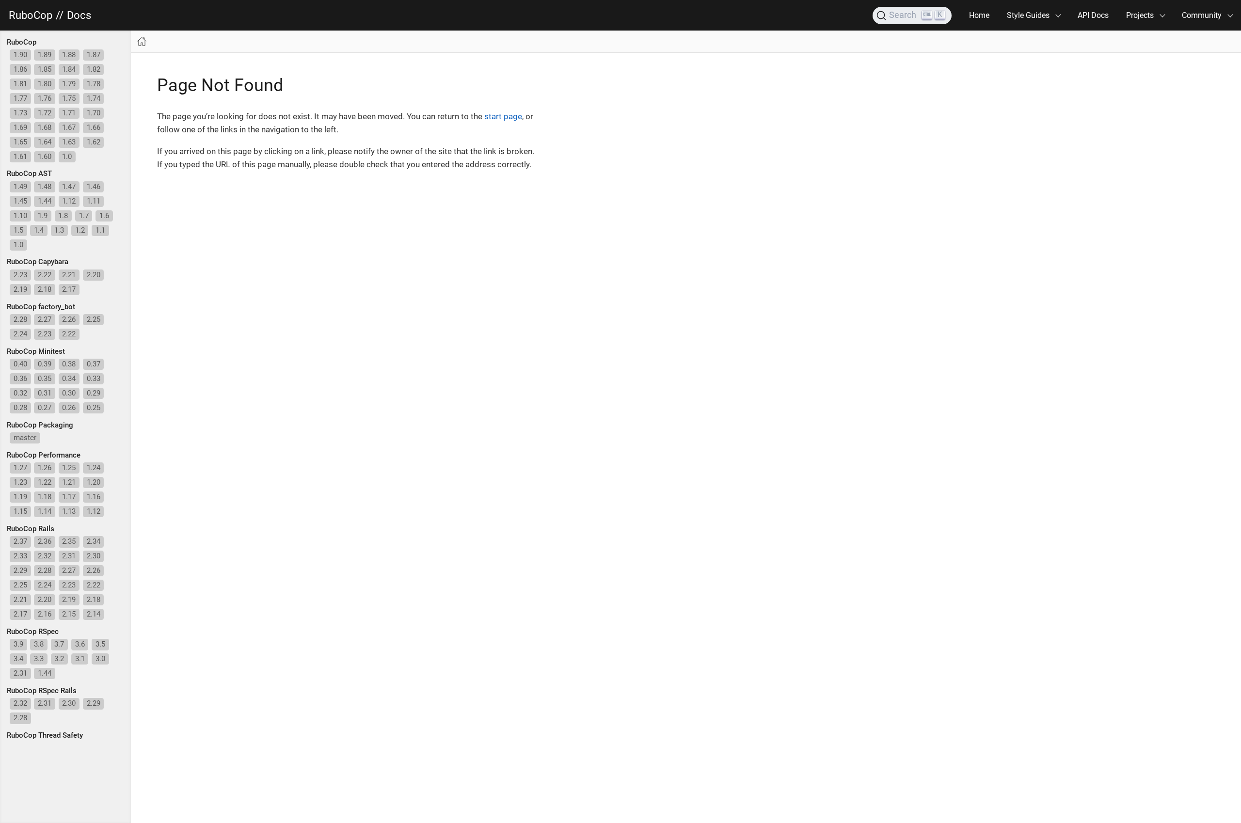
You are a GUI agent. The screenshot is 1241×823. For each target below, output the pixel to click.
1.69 (20, 127)
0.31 (44, 393)
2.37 (20, 541)
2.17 (69, 289)
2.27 (44, 319)
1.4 (39, 230)
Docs (79, 15)
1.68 (44, 127)
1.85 (44, 69)
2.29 (20, 570)
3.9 (18, 644)
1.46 (93, 186)
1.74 (93, 98)
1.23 (20, 482)
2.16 (44, 614)
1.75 (69, 98)
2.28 (20, 319)
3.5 (100, 644)
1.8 (63, 215)
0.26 (69, 407)
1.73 (20, 113)
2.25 (93, 319)
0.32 (20, 393)
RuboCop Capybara (37, 261)
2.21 (69, 274)
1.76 (44, 98)
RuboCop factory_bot (41, 306)
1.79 (69, 83)
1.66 (93, 127)
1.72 (44, 113)
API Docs (1093, 15)
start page (503, 116)
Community (1202, 15)
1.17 (69, 496)
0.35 (44, 378)
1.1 (100, 230)
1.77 (20, 98)
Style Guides (1028, 15)
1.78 (93, 83)
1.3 (59, 230)
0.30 (69, 393)
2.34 (93, 541)
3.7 (59, 644)
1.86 (20, 69)
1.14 (44, 511)
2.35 (69, 541)
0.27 (44, 407)
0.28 (20, 407)
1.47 (69, 186)
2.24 (20, 334)
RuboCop (30, 15)
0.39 (44, 364)
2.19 (20, 289)
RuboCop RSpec (33, 631)
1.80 (44, 83)
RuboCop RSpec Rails (42, 690)
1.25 (69, 467)
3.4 (18, 658)
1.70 (93, 113)
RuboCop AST (29, 173)
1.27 (20, 467)
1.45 (20, 201)
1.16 (93, 496)
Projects (1140, 15)
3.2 (59, 658)
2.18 (44, 289)
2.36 (44, 541)
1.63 (69, 142)
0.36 (20, 378)
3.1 (80, 658)
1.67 (69, 127)
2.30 (93, 556)
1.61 (20, 156)
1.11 (93, 201)
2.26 (69, 319)
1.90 (20, 54)
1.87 (93, 54)
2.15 (69, 614)
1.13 (69, 511)
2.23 (20, 274)
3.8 (39, 644)
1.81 (20, 83)
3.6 (80, 644)
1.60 (44, 156)
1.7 (84, 215)
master (25, 437)
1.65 (20, 142)
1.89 (44, 54)
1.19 (20, 496)
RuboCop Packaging (40, 425)
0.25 (93, 407)
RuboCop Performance (43, 455)
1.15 (20, 511)
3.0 (100, 658)
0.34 (69, 378)
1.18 (44, 496)
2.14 (93, 614)
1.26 (44, 467)
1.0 (67, 156)
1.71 (69, 113)
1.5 (18, 230)
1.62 (93, 142)
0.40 (20, 364)
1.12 (69, 201)
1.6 (104, 215)
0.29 (93, 393)
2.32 (44, 556)
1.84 (69, 69)
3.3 (39, 658)
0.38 (69, 364)
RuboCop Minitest (36, 351)
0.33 (93, 378)
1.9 (43, 215)
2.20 (93, 274)
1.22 (44, 482)
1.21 (69, 482)
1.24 (93, 467)
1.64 (44, 142)
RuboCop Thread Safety (45, 735)
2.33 (20, 556)
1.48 (44, 186)
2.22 (44, 274)
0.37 (93, 364)
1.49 (20, 186)
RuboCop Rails (30, 528)
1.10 (20, 215)
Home (979, 15)
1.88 (69, 54)
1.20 (93, 482)
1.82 (93, 69)
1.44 (44, 201)
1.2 (80, 230)
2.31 (69, 556)
